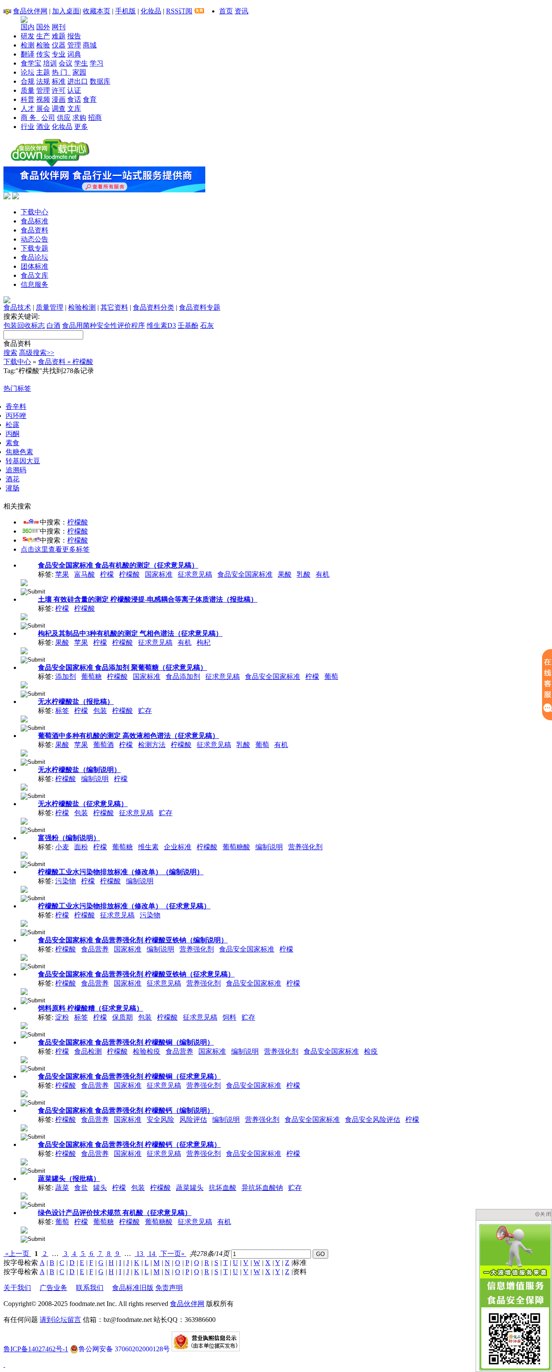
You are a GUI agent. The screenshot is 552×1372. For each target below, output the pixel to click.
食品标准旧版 (133, 1287)
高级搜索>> (36, 352)
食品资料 (34, 230)
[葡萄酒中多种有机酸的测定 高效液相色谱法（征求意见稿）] (24, 752)
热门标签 (17, 388)
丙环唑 (16, 415)
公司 (48, 117)
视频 (43, 99)
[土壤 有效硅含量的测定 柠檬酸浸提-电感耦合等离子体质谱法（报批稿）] (24, 616)
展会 (43, 108)
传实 (43, 54)
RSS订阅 (179, 11)
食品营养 (95, 949)
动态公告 (34, 239)
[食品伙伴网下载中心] (50, 164)
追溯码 (16, 470)
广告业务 (53, 1287)
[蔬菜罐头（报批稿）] (24, 1195)
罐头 (100, 1187)
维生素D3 (161, 325)
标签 (62, 710)
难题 (59, 36)
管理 (74, 45)
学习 (97, 63)
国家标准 (158, 574)
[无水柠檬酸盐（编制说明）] (24, 786)
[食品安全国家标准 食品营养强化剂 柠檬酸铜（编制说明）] (24, 1059)
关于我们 (17, 1287)
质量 (27, 90)
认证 (74, 90)
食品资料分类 (153, 307)
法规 (43, 81)
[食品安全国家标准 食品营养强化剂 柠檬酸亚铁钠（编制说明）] (24, 957)
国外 (43, 27)
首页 (226, 11)
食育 (90, 99)
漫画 (59, 99)
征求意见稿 (195, 574)
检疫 (371, 1051)
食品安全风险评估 (372, 1119)
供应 (64, 117)
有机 (322, 574)
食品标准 (34, 221)
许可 (59, 90)
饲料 (229, 1017)
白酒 (53, 325)
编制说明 (95, 778)
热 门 (61, 72)
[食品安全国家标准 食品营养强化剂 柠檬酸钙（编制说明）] (24, 1127)
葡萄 (331, 676)
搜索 (10, 352)
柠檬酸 (77, 522)
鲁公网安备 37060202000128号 (124, 1349)
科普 (27, 99)
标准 (59, 81)
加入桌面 (66, 11)
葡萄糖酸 (236, 847)
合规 (27, 81)
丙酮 (12, 433)
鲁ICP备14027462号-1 (35, 1349)
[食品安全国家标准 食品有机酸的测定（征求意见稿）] (24, 582)
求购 (79, 117)
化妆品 (151, 11)
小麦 (62, 847)
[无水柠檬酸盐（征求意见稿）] (24, 820)
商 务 (30, 117)
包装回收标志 (24, 325)
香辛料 (16, 406)
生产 (43, 36)
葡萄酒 (103, 744)
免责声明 (169, 1287)
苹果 (62, 574)
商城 (90, 45)
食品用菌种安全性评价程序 (103, 325)
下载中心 (34, 212)
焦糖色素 (19, 451)
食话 (74, 99)
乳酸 (303, 574)
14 (152, 1253)
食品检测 (88, 1051)
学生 (81, 63)
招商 (95, 117)
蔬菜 (62, 1187)
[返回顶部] (4, 1364)
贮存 (145, 710)
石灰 (207, 325)
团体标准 (34, 266)
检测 (27, 45)
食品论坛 (34, 257)
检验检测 (82, 307)
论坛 (27, 72)
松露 (12, 424)
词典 (74, 54)
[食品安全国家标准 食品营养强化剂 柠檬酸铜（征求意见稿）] (24, 1093)
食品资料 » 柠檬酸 (65, 361)
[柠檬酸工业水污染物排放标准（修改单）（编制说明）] (24, 888)
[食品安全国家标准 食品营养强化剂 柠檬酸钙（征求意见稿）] (24, 1161)
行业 (27, 126)
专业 (59, 54)
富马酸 (84, 574)
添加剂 (65, 676)
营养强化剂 (305, 847)
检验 (43, 45)
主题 (43, 72)
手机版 (125, 11)
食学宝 (31, 63)
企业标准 (177, 847)
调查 (59, 108)
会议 (65, 63)
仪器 (59, 45)
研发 (27, 36)
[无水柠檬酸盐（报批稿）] (24, 718)
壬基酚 (188, 325)
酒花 (12, 479)
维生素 (148, 847)
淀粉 (62, 1017)
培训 (50, 63)
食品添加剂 (183, 676)
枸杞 (203, 642)
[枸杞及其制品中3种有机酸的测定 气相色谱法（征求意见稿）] (24, 650)
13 (140, 1253)
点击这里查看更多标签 (55, 549)
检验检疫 (146, 1051)
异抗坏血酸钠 (262, 1187)
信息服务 (34, 284)
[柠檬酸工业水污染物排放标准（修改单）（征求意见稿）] (24, 922)
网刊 (59, 27)
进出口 (77, 81)
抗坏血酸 (222, 1187)
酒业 (43, 126)
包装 (100, 710)
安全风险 (160, 1119)
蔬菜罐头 (190, 1187)
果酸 (285, 574)
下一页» (172, 1253)
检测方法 (152, 744)
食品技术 (17, 307)
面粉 (81, 847)
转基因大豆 (23, 461)
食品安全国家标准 (245, 574)
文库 (74, 108)
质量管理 (49, 307)
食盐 (81, 1187)
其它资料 (114, 307)
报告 (74, 36)
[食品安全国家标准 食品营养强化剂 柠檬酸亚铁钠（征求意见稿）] (24, 991)
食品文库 (34, 275)
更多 (81, 126)
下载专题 (34, 248)
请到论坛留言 (60, 1319)
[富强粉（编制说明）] (24, 854)
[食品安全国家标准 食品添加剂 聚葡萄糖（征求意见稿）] (24, 684)
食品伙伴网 (30, 11)
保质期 (122, 1017)
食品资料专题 (199, 307)
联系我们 (90, 1287)
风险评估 (193, 1119)
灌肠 (12, 488)
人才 (27, 108)
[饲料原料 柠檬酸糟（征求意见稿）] (24, 1025)
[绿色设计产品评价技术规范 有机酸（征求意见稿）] (24, 1229)
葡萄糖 (91, 676)
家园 (79, 72)
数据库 (100, 81)
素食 (12, 442)
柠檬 (107, 574)
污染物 (65, 881)
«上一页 (17, 1253)
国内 (27, 27)
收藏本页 (96, 11)
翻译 (27, 54)
